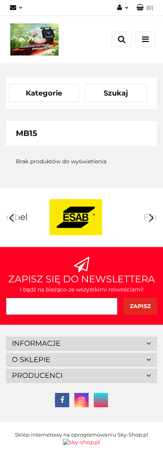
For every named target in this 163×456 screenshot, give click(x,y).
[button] (81, 344)
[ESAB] (49, 217)
